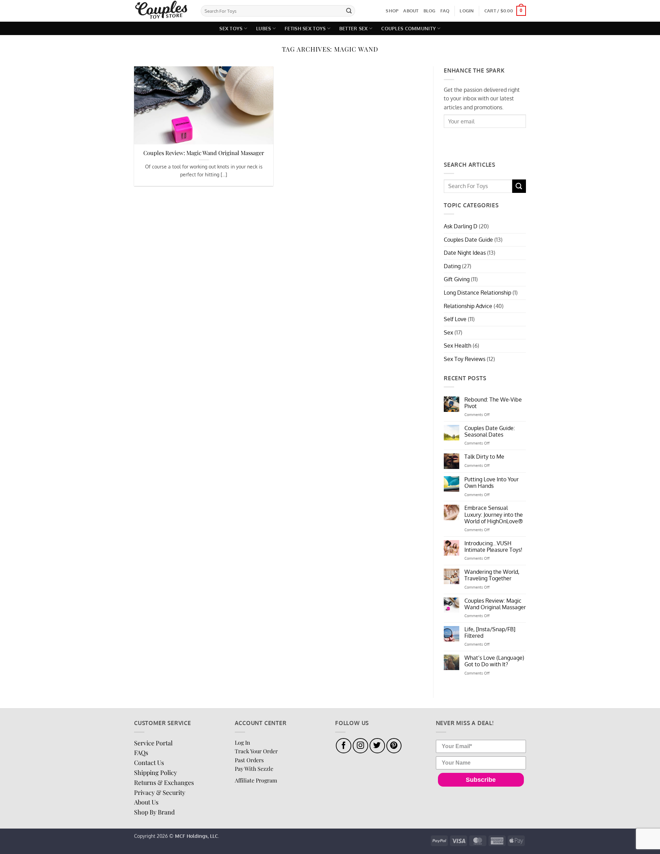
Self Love (455, 319)
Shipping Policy (155, 772)
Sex (448, 332)
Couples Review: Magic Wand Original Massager (203, 152)
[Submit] (349, 11)
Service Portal (153, 743)
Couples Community (408, 28)
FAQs (141, 752)
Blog (430, 10)
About (410, 10)
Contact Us (149, 762)
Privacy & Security (159, 792)
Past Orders (249, 760)
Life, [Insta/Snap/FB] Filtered (489, 632)
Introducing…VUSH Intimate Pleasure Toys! (493, 546)
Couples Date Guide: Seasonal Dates (489, 431)
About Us (146, 802)
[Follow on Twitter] (377, 746)
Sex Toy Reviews (464, 358)
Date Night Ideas (465, 252)
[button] (467, 11)
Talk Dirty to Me (484, 456)
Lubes (263, 28)
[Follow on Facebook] (343, 746)
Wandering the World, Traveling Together (491, 575)
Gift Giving (457, 279)
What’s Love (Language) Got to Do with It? (494, 661)
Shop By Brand (154, 812)
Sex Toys (230, 28)
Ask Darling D (460, 226)
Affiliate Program (256, 780)
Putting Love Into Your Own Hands (491, 482)
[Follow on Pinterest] (394, 746)
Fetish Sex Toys (305, 28)
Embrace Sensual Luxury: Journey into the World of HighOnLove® (493, 514)
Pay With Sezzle (254, 768)
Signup (461, 139)
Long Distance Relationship (477, 292)
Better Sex (353, 28)
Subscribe (481, 779)
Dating (452, 266)
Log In (242, 742)
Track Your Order (256, 751)
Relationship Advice (468, 306)
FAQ (445, 10)
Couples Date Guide (468, 239)
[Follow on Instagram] (360, 746)
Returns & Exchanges (164, 782)
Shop (392, 10)
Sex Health (457, 345)
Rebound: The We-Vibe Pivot (493, 402)
